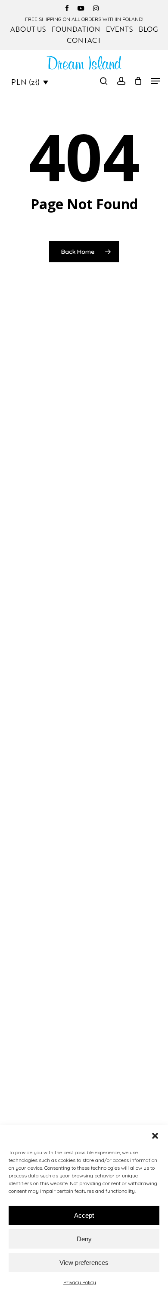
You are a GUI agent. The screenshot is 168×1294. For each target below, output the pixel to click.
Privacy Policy (79, 1282)
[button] (155, 1136)
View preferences (84, 1262)
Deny (84, 1239)
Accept (84, 1215)
